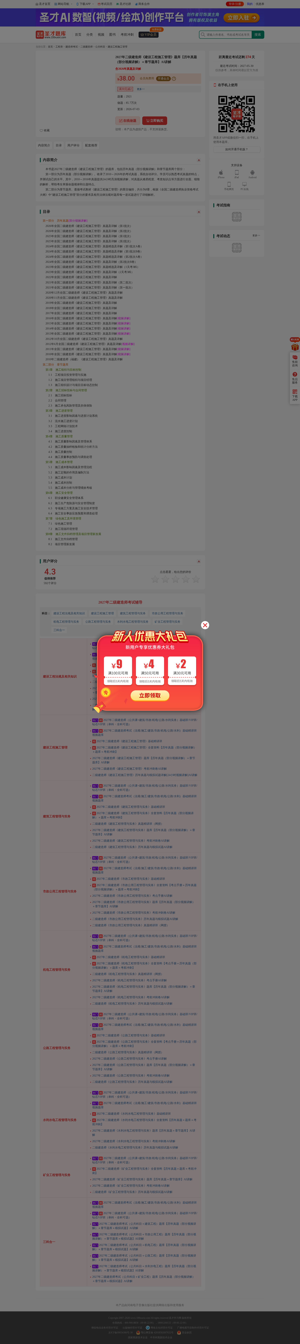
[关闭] (205, 625)
